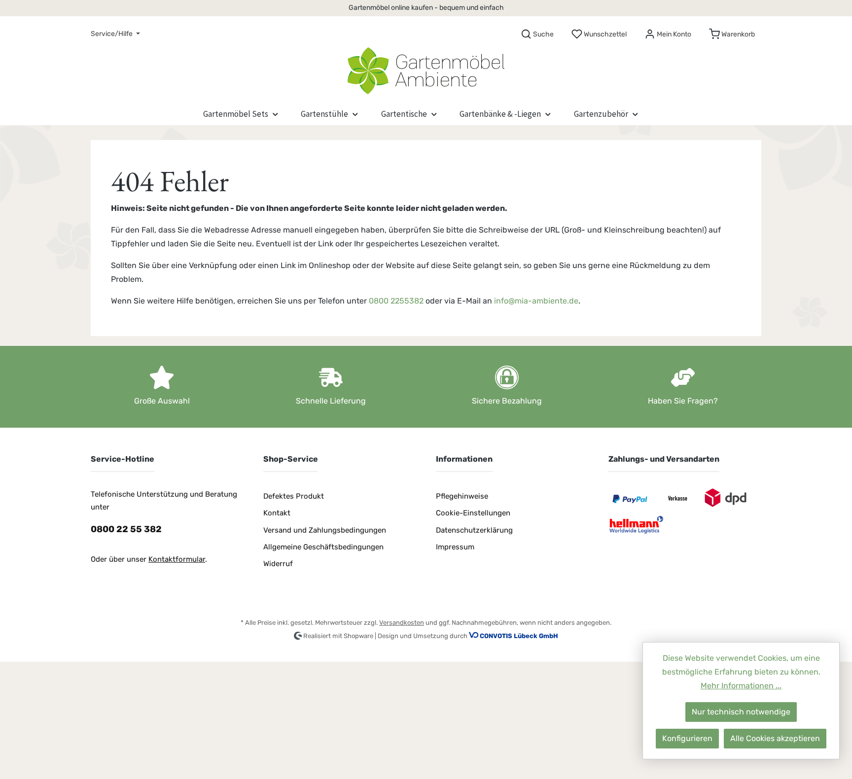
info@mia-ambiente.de (536, 300)
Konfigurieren (687, 738)
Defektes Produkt (293, 496)
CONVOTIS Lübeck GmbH (519, 636)
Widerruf (278, 563)
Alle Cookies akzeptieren (775, 738)
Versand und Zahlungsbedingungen (324, 530)
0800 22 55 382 (126, 529)
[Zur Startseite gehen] (426, 68)
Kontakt (276, 512)
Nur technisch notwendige (741, 711)
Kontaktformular (176, 559)
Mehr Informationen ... (741, 685)
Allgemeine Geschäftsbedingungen (323, 546)
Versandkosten (401, 622)
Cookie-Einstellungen (473, 512)
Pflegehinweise (462, 496)
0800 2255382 (396, 300)
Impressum (455, 546)
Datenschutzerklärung (474, 530)
